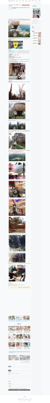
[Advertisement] (19, 14)
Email (25, 396)
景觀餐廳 (11, 351)
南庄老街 (17, 351)
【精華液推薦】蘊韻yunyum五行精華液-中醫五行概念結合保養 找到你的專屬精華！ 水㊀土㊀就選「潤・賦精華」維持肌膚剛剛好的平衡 (19, 348)
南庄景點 (19, 351)
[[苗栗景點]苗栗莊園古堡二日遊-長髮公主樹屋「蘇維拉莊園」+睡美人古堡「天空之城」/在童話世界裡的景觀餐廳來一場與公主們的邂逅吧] (11, 318)
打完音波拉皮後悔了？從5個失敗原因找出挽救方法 (23, 287)
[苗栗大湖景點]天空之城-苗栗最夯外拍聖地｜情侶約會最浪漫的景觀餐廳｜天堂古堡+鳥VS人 (26, 320)
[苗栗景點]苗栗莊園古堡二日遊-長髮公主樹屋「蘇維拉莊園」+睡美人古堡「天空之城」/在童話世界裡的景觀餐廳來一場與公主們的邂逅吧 (11, 321)
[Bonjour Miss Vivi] (11, 1)
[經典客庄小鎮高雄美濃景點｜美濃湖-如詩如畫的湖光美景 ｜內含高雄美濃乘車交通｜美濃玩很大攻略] (19, 318)
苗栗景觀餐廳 (28, 351)
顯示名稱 (9, 381)
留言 (9, 374)
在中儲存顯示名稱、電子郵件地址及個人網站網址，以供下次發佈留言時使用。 (18, 388)
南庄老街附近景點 (24, 351)
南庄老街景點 (21, 351)
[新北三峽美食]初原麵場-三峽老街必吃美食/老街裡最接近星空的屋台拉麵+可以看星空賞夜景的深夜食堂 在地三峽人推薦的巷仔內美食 (27, 340)
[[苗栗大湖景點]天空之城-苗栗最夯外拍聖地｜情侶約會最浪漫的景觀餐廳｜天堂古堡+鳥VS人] (26, 318)
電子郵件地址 (10, 383)
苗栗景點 (13, 351)
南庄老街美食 (13, 352)
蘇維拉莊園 (10, 352)
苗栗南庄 (15, 351)
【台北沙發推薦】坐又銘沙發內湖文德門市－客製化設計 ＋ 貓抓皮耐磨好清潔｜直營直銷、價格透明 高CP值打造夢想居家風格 (12, 332)
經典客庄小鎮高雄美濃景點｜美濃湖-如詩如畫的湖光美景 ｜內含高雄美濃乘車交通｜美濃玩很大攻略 (19, 320)
